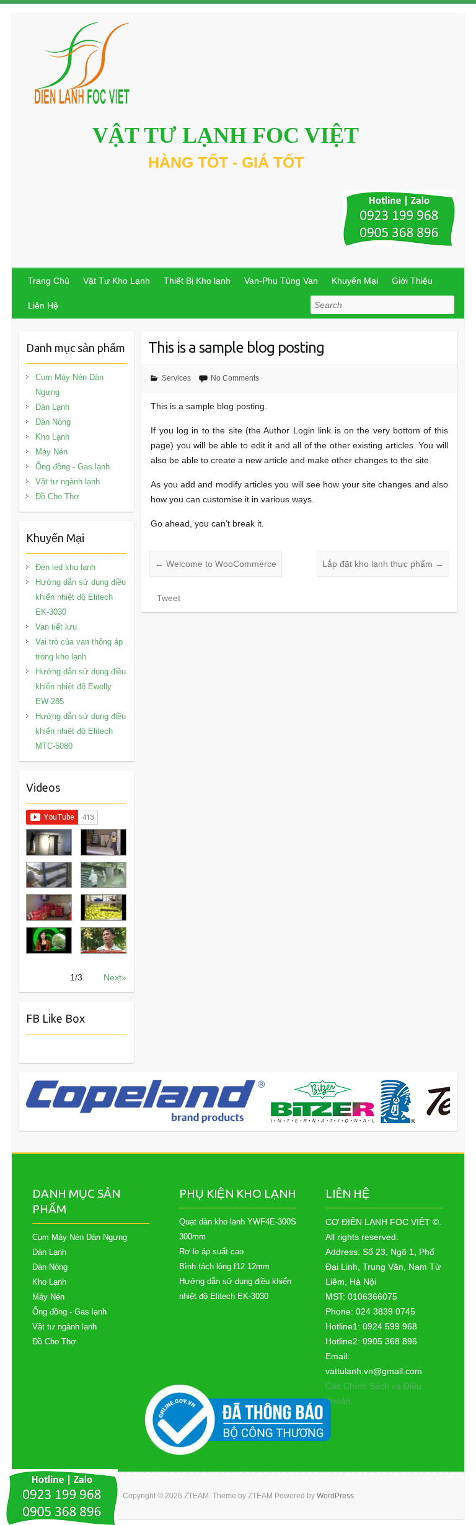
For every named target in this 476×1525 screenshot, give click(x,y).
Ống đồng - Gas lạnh (72, 466)
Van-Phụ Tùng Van (281, 281)
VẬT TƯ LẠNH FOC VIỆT (225, 135)
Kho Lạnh (52, 436)
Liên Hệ (43, 305)
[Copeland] (145, 1101)
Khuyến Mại (355, 281)
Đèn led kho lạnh (65, 567)
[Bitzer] (322, 1101)
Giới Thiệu (412, 281)
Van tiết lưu (56, 626)
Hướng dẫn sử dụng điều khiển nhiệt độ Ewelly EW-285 (80, 686)
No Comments (235, 378)
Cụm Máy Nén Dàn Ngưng (69, 385)
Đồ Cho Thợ (57, 496)
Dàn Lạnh (52, 407)
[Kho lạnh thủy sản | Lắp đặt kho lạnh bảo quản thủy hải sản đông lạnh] (103, 875)
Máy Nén (51, 451)
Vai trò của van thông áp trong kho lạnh (79, 649)
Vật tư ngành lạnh (67, 481)
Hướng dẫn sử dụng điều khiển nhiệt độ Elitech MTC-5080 (80, 731)
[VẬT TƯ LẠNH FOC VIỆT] (83, 63)
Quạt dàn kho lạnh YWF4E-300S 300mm (237, 1229)
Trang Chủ (48, 281)
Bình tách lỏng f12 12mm (224, 1266)
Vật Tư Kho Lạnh (116, 281)
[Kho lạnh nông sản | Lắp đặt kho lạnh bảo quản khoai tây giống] (49, 940)
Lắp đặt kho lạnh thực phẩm (383, 564)
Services (176, 378)
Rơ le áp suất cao (211, 1251)
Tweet (168, 598)
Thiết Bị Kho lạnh (197, 281)
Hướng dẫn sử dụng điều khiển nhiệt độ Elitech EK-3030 (80, 597)
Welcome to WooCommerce (215, 564)
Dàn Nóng (53, 422)
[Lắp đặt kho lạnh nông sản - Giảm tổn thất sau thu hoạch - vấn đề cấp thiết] (103, 940)
